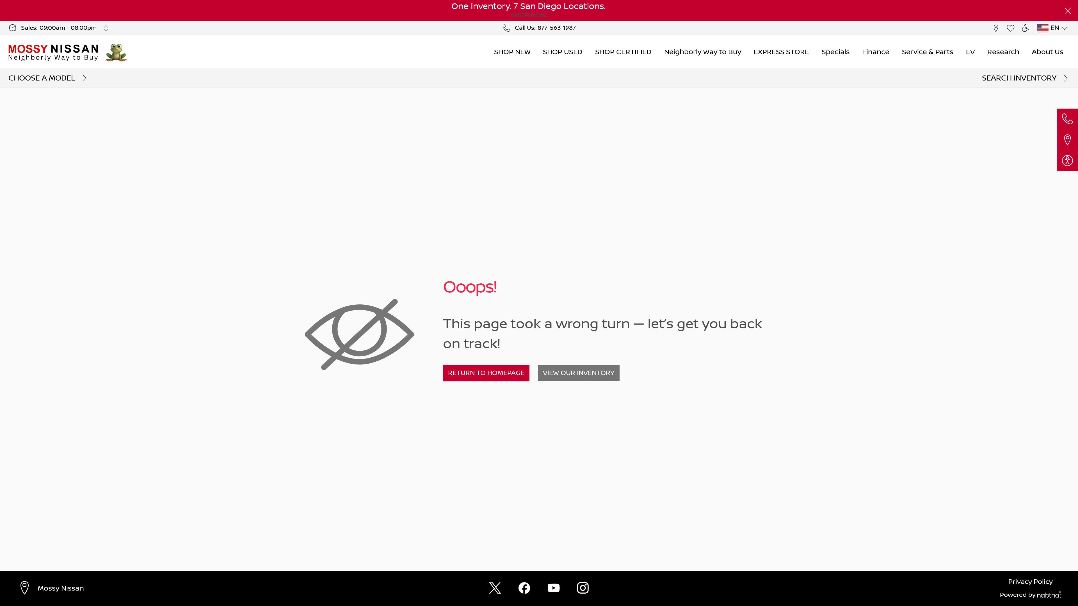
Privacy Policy (1030, 582)
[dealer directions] (27, 589)
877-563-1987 (557, 28)
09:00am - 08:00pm (68, 28)
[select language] (1064, 28)
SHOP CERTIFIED (623, 52)
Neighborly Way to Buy (702, 52)
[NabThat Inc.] (1049, 595)
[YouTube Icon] (553, 589)
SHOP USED (563, 52)
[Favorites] (1010, 28)
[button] (1067, 10)
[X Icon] (495, 589)
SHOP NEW (512, 52)
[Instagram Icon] (583, 589)
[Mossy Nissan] (53, 52)
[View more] (106, 28)
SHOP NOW (528, 15)
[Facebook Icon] (524, 589)
